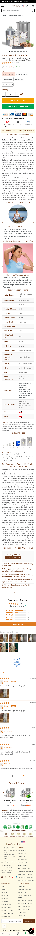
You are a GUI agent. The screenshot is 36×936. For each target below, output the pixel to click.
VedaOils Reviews (7, 913)
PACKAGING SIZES (29, 130)
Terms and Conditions (25, 903)
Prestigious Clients (7, 910)
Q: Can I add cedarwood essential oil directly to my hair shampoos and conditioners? (17, 581)
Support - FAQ (22, 892)
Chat (25, 935)
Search (3, 889)
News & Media (6, 904)
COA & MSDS (22, 912)
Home (4, 16)
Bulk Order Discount (24, 889)
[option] (10, 795)
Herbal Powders (23, 865)
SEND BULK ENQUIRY (18, 106)
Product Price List (23, 909)
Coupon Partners (6, 907)
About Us (4, 892)
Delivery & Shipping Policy (24, 896)
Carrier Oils (21, 856)
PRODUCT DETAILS (18, 130)
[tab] (9, 51)
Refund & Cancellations (25, 900)
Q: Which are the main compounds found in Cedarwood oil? (16, 586)
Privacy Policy (5, 916)
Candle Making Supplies (26, 877)
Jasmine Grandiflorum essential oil (23, 387)
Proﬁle (33, 935)
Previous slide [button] (3, 792)
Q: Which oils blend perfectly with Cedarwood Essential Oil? (17, 565)
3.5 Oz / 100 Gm (8, 74)
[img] (4, 678)
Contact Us (4, 895)
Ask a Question (14, 557)
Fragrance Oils (22, 862)
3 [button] (18, 776)
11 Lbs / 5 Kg (18, 79)
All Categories (22, 850)
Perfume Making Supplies (26, 880)
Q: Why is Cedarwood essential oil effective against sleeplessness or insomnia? (16, 575)
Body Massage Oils (24, 868)
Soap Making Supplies (25, 874)
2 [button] (15, 776)
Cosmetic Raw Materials (25, 871)
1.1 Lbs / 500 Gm (21, 74)
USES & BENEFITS (6, 130)
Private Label (22, 915)
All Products (22, 853)
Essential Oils (22, 859)
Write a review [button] (18, 624)
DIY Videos (4, 898)
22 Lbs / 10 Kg (8, 84)
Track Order (5, 901)
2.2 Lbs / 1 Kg (7, 79)
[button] (7, 63)
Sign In (3, 886)
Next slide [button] (32, 792)
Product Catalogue (24, 906)
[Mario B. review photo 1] (4, 693)
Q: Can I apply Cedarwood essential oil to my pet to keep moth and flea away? (16, 570)
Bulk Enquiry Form (24, 886)
